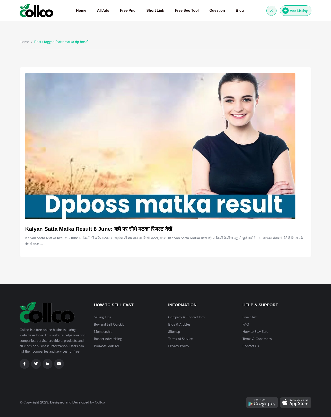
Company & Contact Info (186, 317)
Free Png (128, 10)
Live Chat (249, 317)
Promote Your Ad (106, 346)
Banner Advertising (108, 339)
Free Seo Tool (187, 10)
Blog (240, 10)
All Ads (103, 10)
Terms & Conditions (257, 339)
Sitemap (174, 331)
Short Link (155, 10)
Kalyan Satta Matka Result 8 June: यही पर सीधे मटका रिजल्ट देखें (98, 229)
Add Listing (299, 11)
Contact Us (251, 346)
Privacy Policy (178, 346)
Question (217, 10)
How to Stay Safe (255, 331)
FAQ (246, 324)
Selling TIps (102, 317)
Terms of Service (180, 339)
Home (81, 10)
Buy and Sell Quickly (109, 324)
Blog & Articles (179, 324)
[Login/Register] (271, 11)
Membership (103, 331)
